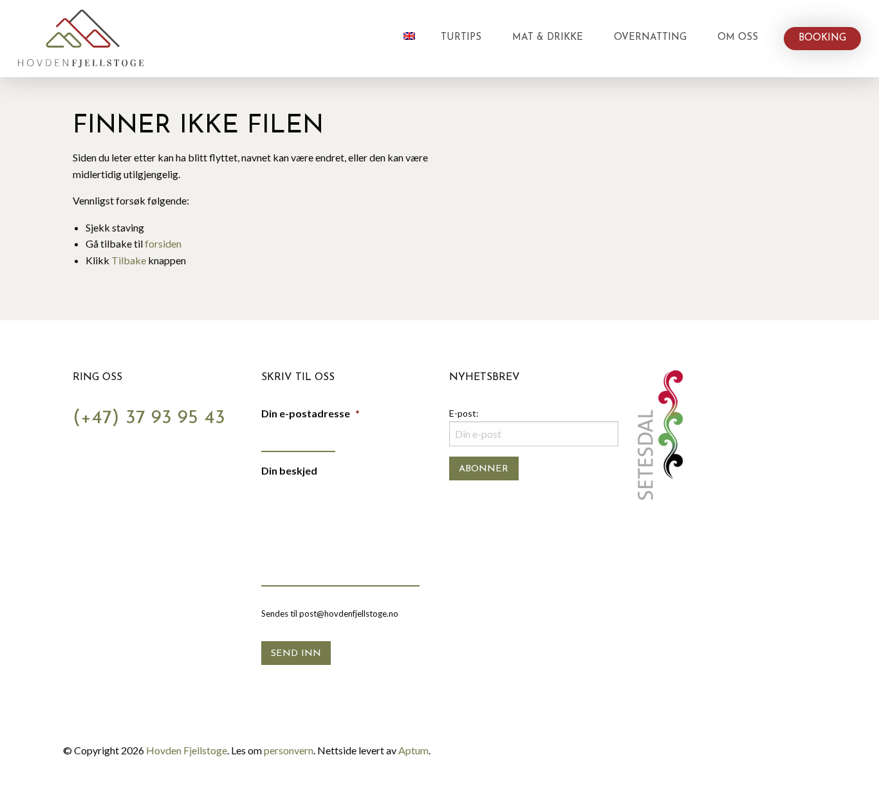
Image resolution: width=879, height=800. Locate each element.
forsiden (163, 243)
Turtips (461, 37)
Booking (822, 38)
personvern (288, 750)
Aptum (413, 750)
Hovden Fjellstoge (186, 750)
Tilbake (128, 260)
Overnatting (650, 37)
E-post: (464, 413)
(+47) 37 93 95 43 (149, 418)
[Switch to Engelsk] (409, 36)
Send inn (296, 654)
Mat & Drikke (547, 37)
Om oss (737, 37)
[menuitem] (409, 38)
